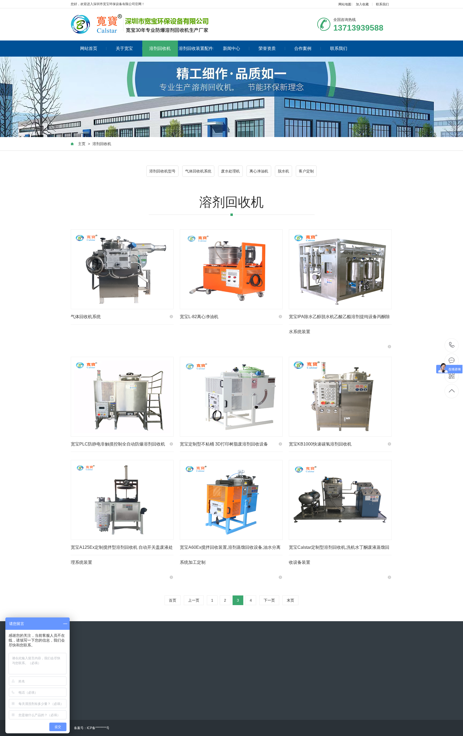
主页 (81, 144)
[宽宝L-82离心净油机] (231, 269)
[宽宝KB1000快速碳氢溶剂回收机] (340, 397)
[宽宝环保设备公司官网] (140, 24)
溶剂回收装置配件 (196, 48)
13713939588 (452, 345)
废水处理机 (230, 171)
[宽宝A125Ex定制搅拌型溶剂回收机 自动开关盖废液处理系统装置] (122, 500)
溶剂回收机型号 (162, 171)
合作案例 (302, 48)
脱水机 (283, 171)
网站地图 (344, 4)
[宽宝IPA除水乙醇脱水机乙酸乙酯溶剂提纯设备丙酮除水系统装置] (340, 269)
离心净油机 (258, 171)
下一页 (269, 600)
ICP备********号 (98, 728)
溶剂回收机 (160, 48)
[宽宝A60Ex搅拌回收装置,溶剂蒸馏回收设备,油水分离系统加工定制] (231, 500)
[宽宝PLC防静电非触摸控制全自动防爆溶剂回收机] (122, 397)
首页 (172, 600)
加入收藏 (362, 4)
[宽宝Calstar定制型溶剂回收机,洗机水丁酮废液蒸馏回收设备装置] (340, 500)
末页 (290, 600)
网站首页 (88, 48)
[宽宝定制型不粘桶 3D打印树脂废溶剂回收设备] (231, 397)
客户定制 (306, 171)
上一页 (193, 600)
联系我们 (382, 4)
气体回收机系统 (198, 171)
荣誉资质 (267, 48)
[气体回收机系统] (122, 269)
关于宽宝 (124, 48)
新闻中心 (231, 48)
